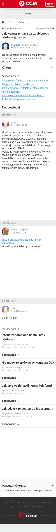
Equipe (7, 502)
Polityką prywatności (43, 502)
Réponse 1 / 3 (9, 115)
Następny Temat (43, 28)
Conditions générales (21, 502)
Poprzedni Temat (13, 28)
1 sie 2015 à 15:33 (19, 125)
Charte (26, 506)
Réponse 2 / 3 (9, 222)
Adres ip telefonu (11, 91)
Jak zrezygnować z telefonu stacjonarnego (25, 88)
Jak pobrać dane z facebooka (18, 84)
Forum (12, 22)
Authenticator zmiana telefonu (18, 99)
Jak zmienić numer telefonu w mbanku (23, 95)
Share (8, 68)
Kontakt (16, 506)
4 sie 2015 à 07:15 (28, 48)
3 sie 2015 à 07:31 (19, 233)
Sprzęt (22, 22)
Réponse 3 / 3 (9, 301)
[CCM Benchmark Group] (28, 515)
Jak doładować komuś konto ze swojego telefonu (28, 490)
